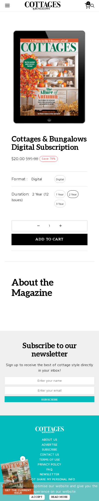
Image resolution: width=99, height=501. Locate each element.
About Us (49, 439)
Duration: (20, 194)
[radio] (60, 179)
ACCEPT (37, 496)
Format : (19, 179)
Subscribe (49, 449)
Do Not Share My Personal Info (49, 479)
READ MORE (59, 496)
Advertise (49, 444)
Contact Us (49, 454)
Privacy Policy (49, 464)
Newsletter (49, 474)
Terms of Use (49, 459)
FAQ (49, 469)
